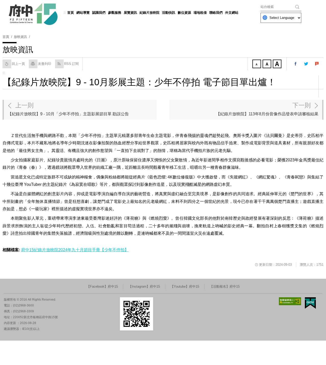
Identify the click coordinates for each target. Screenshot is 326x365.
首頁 (70, 13)
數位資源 (184, 13)
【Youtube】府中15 (184, 286)
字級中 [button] (267, 64)
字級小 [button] (257, 64)
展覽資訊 (130, 13)
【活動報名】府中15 (225, 286)
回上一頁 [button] (18, 64)
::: (65, 13)
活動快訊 (168, 13)
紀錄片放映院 (149, 13)
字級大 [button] (277, 64)
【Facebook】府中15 (102, 286)
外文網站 (231, 13)
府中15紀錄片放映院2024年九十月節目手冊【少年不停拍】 (75, 250)
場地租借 (200, 13)
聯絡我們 (216, 13)
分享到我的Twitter (306, 64)
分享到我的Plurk (317, 64)
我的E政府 (310, 303)
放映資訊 (20, 37)
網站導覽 (83, 13)
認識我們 (98, 13)
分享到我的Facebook (295, 64)
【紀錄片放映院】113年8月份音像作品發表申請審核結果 (267, 109)
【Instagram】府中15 (144, 286)
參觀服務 (114, 13)
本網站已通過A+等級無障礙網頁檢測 (290, 301)
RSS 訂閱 (71, 64)
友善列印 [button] (44, 64)
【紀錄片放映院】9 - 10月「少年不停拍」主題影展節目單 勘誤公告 (68, 109)
